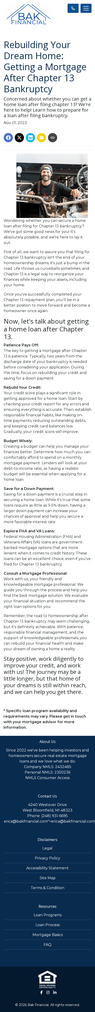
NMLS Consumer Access (47, 778)
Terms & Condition (47, 888)
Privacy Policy (47, 858)
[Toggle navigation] (86, 8)
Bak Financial (38, 1005)
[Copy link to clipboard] (52, 137)
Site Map (48, 878)
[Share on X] (19, 137)
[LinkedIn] (54, 992)
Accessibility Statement (47, 868)
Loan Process (48, 925)
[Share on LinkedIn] (30, 137)
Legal (47, 848)
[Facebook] (41, 992)
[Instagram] (48, 992)
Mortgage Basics (48, 935)
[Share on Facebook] (8, 137)
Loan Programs (48, 915)
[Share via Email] (41, 137)
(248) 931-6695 (54, 816)
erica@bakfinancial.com (26, 821)
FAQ (47, 944)
